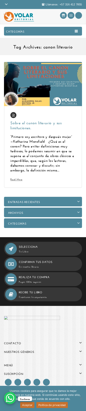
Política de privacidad (52, 405)
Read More (16, 179)
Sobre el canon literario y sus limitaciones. (36, 124)
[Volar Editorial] (19, 16)
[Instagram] (17, 381)
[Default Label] (27, 381)
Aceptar (27, 405)
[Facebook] (8, 381)
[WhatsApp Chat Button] (10, 398)
